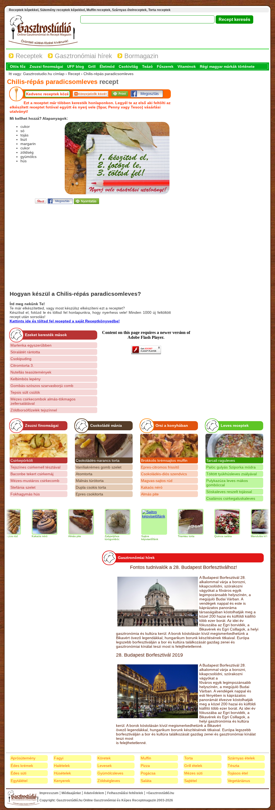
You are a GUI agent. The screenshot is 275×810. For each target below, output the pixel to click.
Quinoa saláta (212, 536)
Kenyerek (62, 781)
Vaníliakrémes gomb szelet (98, 467)
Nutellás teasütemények (30, 372)
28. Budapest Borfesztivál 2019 (149, 655)
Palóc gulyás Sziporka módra (231, 467)
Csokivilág (128, 66)
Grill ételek (193, 765)
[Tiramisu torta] (180, 522)
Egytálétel (19, 781)
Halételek (62, 765)
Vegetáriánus (239, 781)
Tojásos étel (238, 773)
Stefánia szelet (22, 487)
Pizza (145, 765)
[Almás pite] (70, 522)
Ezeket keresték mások (46, 335)
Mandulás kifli (248, 536)
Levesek (104, 765)
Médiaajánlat (71, 793)
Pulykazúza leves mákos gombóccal (227, 482)
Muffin (146, 758)
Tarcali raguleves (220, 460)
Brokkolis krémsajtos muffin (164, 460)
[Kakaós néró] (34, 522)
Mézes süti (193, 773)
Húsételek (62, 773)
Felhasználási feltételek (125, 793)
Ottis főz (18, 66)
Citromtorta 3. (22, 365)
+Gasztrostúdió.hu (160, 793)
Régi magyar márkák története (227, 66)
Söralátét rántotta (25, 352)
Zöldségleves (108, 781)
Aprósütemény (23, 758)
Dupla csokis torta (91, 487)
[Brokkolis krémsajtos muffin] (169, 445)
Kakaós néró (151, 487)
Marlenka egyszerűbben (31, 345)
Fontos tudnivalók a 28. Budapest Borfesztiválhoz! (183, 567)
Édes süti (18, 773)
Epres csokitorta (89, 494)
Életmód (107, 66)
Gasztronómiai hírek (82, 55)
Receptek (28, 55)
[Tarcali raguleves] (234, 445)
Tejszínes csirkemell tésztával (35, 467)
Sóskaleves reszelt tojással (229, 491)
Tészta (233, 765)
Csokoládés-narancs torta (98, 460)
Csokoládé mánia (106, 425)
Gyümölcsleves (110, 773)
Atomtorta (84, 474)
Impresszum (49, 793)
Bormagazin (140, 55)
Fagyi (58, 758)
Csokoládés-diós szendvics (164, 474)
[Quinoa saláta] (216, 522)
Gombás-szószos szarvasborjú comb (41, 385)
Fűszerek (165, 66)
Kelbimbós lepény (25, 379)
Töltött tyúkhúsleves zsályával (231, 474)
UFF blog (75, 66)
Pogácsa (148, 773)
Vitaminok (187, 66)
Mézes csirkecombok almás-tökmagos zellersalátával (42, 401)
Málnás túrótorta (90, 480)
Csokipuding (20, 359)
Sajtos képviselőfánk (139, 538)
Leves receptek (235, 425)
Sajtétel (190, 781)
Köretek (104, 758)
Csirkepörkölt (21, 460)
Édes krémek (22, 765)
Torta (188, 758)
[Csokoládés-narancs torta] (104, 445)
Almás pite (150, 494)
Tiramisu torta (175, 536)
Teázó (147, 66)
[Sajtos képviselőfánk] (143, 522)
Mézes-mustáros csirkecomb (34, 480)
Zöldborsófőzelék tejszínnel (33, 410)
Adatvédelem (94, 793)
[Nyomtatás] (86, 202)
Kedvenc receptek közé (47, 94)
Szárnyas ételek (241, 758)
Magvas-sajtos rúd (156, 480)
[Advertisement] (90, 242)
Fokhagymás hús (25, 494)
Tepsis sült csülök (25, 392)
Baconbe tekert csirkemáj (31, 474)
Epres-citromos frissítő (160, 467)
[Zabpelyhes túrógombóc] (107, 522)
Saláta (146, 781)
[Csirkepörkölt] (38, 445)
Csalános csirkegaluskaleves (230, 498)
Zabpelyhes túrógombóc (101, 538)
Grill (92, 66)
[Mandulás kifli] (253, 522)
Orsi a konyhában (171, 425)
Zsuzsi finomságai (46, 66)
